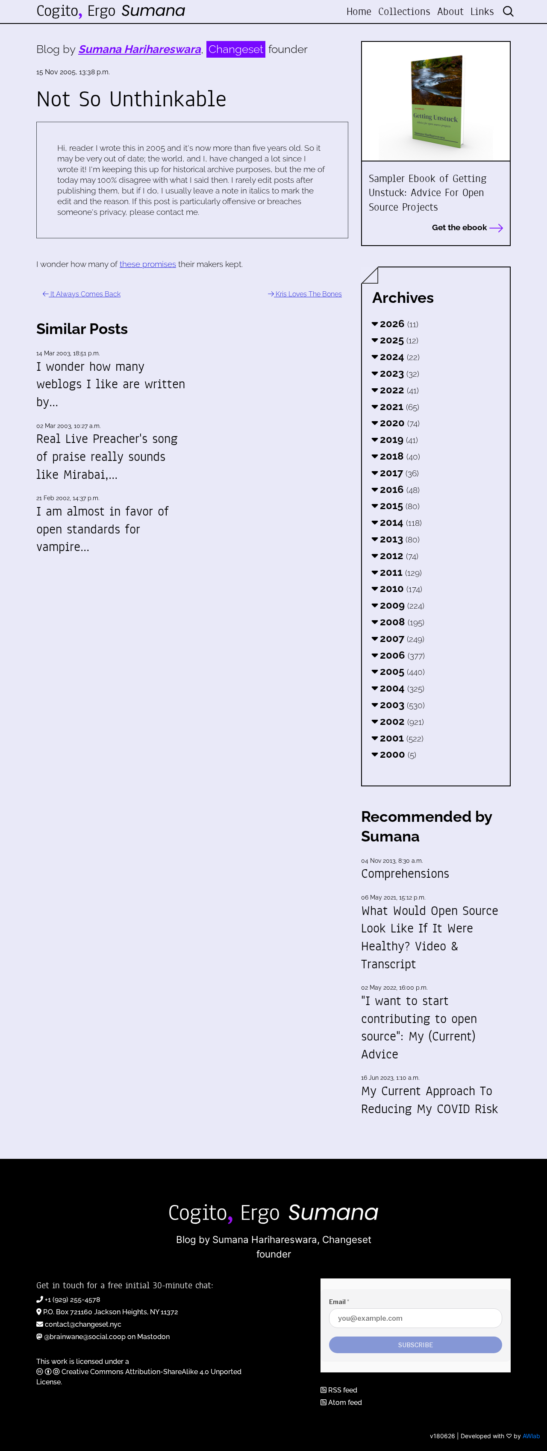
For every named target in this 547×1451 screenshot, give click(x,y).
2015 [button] (398, 505)
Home (359, 11)
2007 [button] (400, 638)
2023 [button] (398, 373)
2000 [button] (396, 754)
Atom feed (344, 1402)
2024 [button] (398, 356)
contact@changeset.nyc (83, 1324)
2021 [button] (398, 406)
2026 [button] (397, 323)
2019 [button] (397, 439)
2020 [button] (398, 422)
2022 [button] (398, 390)
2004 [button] (400, 688)
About (450, 11)
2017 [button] (398, 472)
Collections (404, 11)
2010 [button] (399, 588)
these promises (148, 264)
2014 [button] (399, 522)
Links (482, 11)
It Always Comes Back (85, 294)
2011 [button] (399, 572)
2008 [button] (400, 622)
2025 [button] (397, 340)
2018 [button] (398, 456)
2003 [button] (401, 704)
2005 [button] (401, 671)
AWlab (531, 1435)
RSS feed (341, 1390)
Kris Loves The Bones (308, 294)
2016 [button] (398, 489)
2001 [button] (400, 738)
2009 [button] (400, 605)
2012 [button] (397, 555)
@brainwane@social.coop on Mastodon (107, 1337)
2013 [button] (398, 539)
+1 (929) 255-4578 (72, 1300)
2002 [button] (400, 721)
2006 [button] (401, 655)
